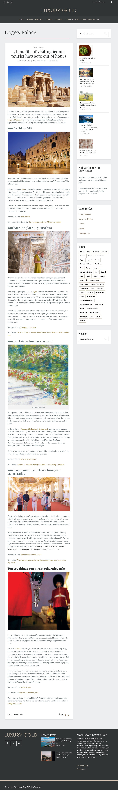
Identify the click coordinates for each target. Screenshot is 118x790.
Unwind (59, 20)
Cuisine (49, 20)
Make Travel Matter (91, 20)
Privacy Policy (82, 766)
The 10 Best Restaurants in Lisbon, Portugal (64, 754)
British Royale (26, 687)
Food (81, 268)
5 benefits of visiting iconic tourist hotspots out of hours (38, 54)
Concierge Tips (72, 20)
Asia (88, 252)
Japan (88, 276)
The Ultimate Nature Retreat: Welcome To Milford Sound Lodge (87, 81)
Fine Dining (98, 264)
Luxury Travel (84, 284)
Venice (98, 316)
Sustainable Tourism (86, 300)
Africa (82, 252)
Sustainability (91, 296)
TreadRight (83, 316)
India (96, 272)
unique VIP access (15, 120)
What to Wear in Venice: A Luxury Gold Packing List (64, 741)
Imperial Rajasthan (86, 272)
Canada (104, 252)
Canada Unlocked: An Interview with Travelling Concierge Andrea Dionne (88, 128)
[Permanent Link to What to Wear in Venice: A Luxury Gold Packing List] (48, 746)
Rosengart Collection (29, 429)
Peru (92, 288)
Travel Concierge (92, 308)
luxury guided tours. (15, 704)
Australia (96, 252)
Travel (82, 308)
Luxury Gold (83, 280)
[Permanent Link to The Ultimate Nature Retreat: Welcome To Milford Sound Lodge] (86, 77)
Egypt (35, 292)
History (96, 268)
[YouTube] (9, 2)
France (88, 268)
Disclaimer (81, 769)
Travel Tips (83, 312)
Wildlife (82, 321)
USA (91, 316)
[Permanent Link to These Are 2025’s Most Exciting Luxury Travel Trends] (86, 100)
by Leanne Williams (39, 61)
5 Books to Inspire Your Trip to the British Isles (88, 152)
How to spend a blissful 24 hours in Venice (45, 222)
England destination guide (28, 693)
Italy (23, 189)
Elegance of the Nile (28, 327)
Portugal (100, 288)
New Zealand (84, 288)
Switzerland (43, 429)
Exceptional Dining (86, 264)
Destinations (100, 256)
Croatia (82, 256)
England (18, 649)
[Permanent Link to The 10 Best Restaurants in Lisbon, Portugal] (48, 760)
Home (21, 20)
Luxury (102, 276)
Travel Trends (94, 312)
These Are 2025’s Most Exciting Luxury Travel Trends (88, 105)
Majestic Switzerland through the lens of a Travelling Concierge (40, 465)
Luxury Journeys (34, 20)
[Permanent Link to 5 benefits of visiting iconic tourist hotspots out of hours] (39, 107)
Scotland (90, 292)
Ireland (103, 272)
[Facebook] (5, 2)
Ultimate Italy (25, 217)
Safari (82, 292)
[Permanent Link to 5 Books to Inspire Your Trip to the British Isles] (86, 148)
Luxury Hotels (94, 280)
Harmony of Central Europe (31, 555)
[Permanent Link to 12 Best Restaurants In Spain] (86, 55)
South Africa (100, 292)
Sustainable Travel (86, 304)
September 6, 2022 (24, 61)
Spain (82, 296)
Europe (97, 260)
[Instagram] (12, 2)
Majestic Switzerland (28, 459)
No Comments (53, 61)
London (95, 276)
